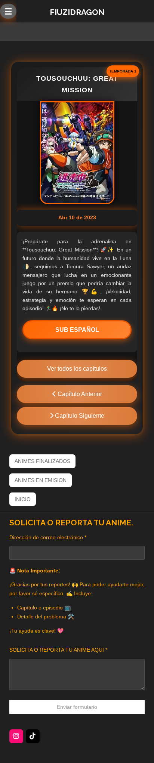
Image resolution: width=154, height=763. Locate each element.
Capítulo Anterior (79, 394)
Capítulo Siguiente (78, 416)
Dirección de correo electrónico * (47, 537)
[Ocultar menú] (8, 11)
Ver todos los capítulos (77, 368)
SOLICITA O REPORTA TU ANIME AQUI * (58, 650)
